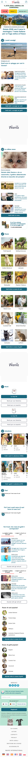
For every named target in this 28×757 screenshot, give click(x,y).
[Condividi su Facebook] (10, 685)
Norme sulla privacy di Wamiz (9, 715)
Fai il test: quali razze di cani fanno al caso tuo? (14, 508)
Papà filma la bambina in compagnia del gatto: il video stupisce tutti (18, 579)
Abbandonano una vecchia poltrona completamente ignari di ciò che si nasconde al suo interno (19, 588)
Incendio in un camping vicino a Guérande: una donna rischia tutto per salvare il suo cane (20, 186)
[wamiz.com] (16, 754)
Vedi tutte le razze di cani (14, 289)
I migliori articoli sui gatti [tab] (20, 571)
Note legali (14, 740)
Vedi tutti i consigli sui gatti (14, 110)
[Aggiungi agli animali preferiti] (10, 435)
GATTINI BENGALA (4, 474)
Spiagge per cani (5, 61)
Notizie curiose (14, 538)
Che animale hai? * (14, 701)
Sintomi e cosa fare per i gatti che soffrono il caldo (21, 101)
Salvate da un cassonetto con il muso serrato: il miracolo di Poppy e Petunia (20, 210)
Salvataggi (17, 205)
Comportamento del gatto (20, 84)
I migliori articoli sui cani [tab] (20, 533)
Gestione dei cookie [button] (14, 743)
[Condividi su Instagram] (15, 685)
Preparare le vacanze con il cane (14, 27)
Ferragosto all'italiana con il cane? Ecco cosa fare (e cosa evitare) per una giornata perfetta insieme (21, 76)
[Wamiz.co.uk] (7, 754)
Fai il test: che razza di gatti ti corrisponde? (14, 528)
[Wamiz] (16, 2)
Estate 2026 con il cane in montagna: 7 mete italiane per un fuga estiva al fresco (14, 31)
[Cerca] (6, 1)
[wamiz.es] (12, 754)
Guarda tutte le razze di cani (14, 639)
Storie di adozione (5, 170)
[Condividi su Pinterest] (18, 685)
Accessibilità (14, 746)
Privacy (14, 737)
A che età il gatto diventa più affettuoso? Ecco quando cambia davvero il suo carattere (21, 89)
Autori (14, 731)
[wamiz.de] (3, 754)
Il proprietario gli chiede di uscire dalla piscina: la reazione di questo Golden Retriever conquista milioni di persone (18, 559)
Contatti (14, 734)
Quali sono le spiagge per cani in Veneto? (12, 64)
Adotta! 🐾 (13, 11)
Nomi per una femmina (14, 401)
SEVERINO (4, 446)
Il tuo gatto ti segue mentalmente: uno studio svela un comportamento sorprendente (21, 198)
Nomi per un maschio (14, 405)
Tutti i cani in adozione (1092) (14, 456)
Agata (15, 446)
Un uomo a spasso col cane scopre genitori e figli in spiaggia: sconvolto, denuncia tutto (18, 543)
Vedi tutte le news (14, 215)
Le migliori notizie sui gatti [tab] (7, 571)
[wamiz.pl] (24, 754)
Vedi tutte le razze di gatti (14, 347)
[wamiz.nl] (20, 754)
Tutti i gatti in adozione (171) (14, 484)
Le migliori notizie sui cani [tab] (7, 533)
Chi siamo (14, 728)
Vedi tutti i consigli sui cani (14, 106)
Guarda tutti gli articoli (14, 566)
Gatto (16, 193)
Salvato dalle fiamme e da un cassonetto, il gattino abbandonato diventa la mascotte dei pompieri (13, 174)
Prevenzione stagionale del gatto (20, 97)
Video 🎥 (5, 11)
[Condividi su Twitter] (12, 685)
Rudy (15, 473)
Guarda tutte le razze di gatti (14, 676)
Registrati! (14, 709)
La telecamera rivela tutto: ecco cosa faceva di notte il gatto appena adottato (18, 596)
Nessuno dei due (21, 704)
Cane (6, 704)
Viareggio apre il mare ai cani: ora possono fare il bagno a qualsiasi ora (19, 550)
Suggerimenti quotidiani (20, 71)
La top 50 (14, 396)
